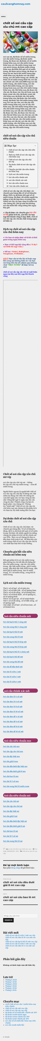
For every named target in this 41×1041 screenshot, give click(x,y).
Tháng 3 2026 (11, 986)
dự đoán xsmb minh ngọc (16, 1014)
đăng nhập (15, 868)
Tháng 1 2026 (11, 990)
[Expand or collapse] (35, 145)
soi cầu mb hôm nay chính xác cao (19, 849)
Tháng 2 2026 (11, 988)
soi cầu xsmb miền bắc (14, 1025)
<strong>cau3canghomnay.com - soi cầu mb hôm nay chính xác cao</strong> (20, 1037)
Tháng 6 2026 (11, 980)
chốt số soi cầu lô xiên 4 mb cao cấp (20, 944)
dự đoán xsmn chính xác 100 (17, 1017)
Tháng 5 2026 (11, 982)
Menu (3, 16)
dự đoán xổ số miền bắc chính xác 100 (21, 1012)
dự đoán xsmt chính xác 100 (17, 1019)
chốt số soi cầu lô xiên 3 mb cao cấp (20, 935)
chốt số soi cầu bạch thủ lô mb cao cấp (21, 942)
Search (8, 920)
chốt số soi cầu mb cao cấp (16, 1008)
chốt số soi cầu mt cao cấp (16, 1010)
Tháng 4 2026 (11, 984)
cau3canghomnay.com (15, 3)
